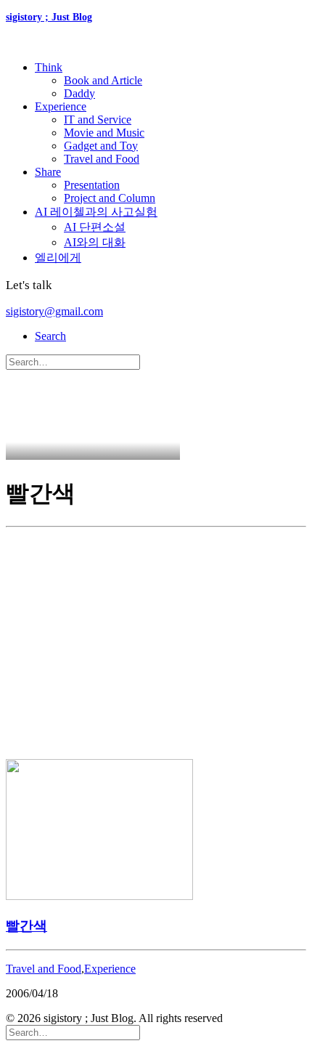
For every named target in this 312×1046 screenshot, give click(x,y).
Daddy (79, 93)
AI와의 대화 (95, 242)
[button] (50, 336)
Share (48, 172)
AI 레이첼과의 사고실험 (96, 212)
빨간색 (26, 925)
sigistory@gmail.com (54, 311)
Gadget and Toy (101, 145)
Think (48, 67)
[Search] (73, 361)
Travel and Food (101, 159)
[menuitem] (170, 80)
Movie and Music (104, 132)
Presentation (92, 185)
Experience (60, 106)
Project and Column (109, 198)
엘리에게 (58, 257)
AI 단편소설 (95, 227)
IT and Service (97, 119)
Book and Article (103, 80)
